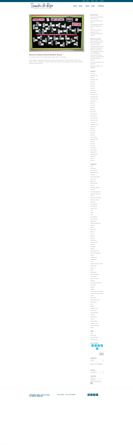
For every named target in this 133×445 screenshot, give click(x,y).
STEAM (92, 1)
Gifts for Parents (94, 242)
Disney (92, 212)
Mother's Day (93, 265)
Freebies (92, 236)
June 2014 (92, 105)
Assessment (93, 168)
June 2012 (92, 143)
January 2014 (93, 115)
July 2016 (92, 77)
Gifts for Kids (93, 240)
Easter (91, 214)
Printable (92, 280)
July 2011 (92, 158)
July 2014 (92, 103)
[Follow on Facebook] (94, 395)
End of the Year (94, 219)
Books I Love (93, 179)
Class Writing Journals (95, 191)
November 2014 (94, 96)
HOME (84, 1)
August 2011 (93, 156)
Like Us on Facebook (96, 364)
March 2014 (93, 111)
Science (92, 295)
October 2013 (93, 122)
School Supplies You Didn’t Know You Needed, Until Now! (96, 26)
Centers (92, 185)
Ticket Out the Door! (95, 44)
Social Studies (63, 57)
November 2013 (94, 120)
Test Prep (92, 314)
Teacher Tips (93, 310)
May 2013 (92, 133)
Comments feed (94, 337)
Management (93, 259)
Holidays (54, 57)
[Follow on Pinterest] (97, 395)
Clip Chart (92, 202)
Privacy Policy (60, 394)
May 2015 (92, 86)
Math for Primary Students (96, 263)
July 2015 (92, 81)
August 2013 (93, 126)
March (57, 57)
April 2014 (92, 109)
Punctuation (93, 285)
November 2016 (94, 75)
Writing (92, 327)
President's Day (94, 278)
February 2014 (93, 113)
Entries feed (93, 335)
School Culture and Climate (96, 293)
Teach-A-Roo (33, 57)
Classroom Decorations (95, 197)
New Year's (93, 268)
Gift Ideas (92, 238)
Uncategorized (93, 321)
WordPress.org (93, 339)
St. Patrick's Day (94, 308)
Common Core (93, 208)
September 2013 (94, 124)
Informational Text (94, 251)
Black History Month (95, 177)
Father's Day (93, 229)
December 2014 (94, 94)
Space (91, 304)
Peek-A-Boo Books (94, 274)
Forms (91, 233)
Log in (91, 333)
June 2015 (92, 84)
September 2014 (94, 98)
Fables (91, 227)
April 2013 (92, 135)
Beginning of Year (94, 172)
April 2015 (92, 88)
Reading (92, 287)
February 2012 (93, 150)
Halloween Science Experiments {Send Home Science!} (96, 33)
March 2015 (93, 90)
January (92, 255)
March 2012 (93, 147)
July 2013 (92, 128)
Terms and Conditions (70, 394)
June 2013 (92, 130)
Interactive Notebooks (95, 253)
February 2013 (93, 137)
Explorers (92, 225)
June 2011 (92, 160)
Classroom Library (94, 199)
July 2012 (92, 141)
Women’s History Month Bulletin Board (45, 54)
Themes (92, 319)
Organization (93, 272)
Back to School (93, 170)
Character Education (95, 187)
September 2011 (94, 154)
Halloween (92, 246)
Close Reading (93, 204)
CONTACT (102, 1)
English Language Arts (95, 223)
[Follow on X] (91, 395)
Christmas (92, 189)
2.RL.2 (91, 166)
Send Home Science (95, 299)
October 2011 (93, 152)
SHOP (96, 1)
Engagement (93, 221)
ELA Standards (93, 216)
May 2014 (92, 107)
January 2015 (93, 92)
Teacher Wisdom (94, 312)
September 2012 (94, 139)
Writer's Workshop (94, 325)
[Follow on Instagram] (89, 395)
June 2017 (92, 73)
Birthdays (92, 174)
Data (91, 210)
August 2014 (93, 101)
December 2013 (94, 118)
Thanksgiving (93, 317)
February (92, 231)
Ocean (91, 270)
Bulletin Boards (47, 57)
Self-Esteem (93, 297)
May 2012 (92, 145)
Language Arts (93, 257)
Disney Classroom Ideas (95, 30)
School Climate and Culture (96, 291)
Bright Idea (93, 181)
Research (92, 289)
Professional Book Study (95, 282)
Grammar (92, 244)
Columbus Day (93, 206)
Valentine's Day (93, 323)
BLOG (87, 1)
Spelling (92, 306)
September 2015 (94, 79)
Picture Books (93, 276)
